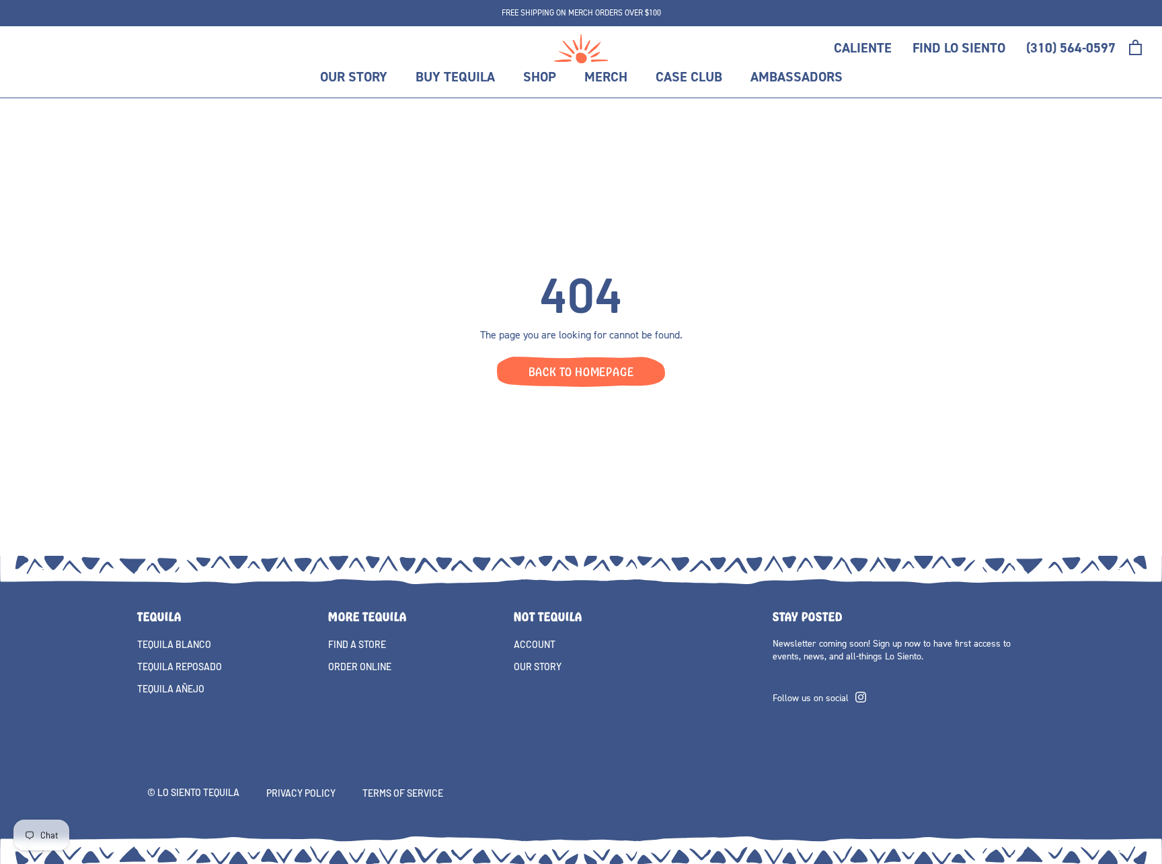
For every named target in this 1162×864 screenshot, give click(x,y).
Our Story (353, 76)
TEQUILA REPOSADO (179, 666)
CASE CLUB (689, 76)
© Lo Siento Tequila (193, 792)
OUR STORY (537, 666)
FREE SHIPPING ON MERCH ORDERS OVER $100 (581, 12)
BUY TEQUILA (455, 76)
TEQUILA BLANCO (174, 644)
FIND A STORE (357, 644)
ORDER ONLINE (359, 666)
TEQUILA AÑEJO (170, 688)
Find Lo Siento (959, 48)
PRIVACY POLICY (301, 793)
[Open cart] (1135, 47)
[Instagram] (860, 696)
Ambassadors (796, 76)
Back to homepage (581, 371)
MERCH (605, 76)
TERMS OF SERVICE (402, 793)
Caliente (863, 48)
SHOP (539, 76)
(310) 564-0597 (1071, 48)
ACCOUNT (534, 644)
